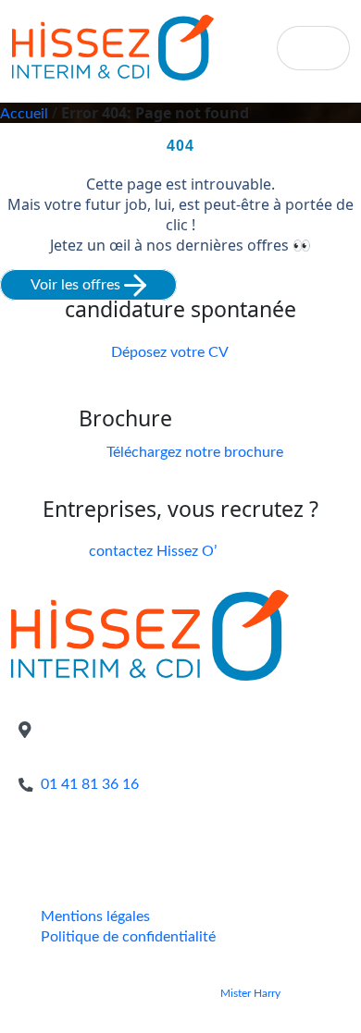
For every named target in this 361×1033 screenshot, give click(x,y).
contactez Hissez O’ (153, 551)
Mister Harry (250, 993)
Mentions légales (95, 916)
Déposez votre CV (170, 352)
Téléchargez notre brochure (194, 452)
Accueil (24, 113)
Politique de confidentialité (128, 936)
